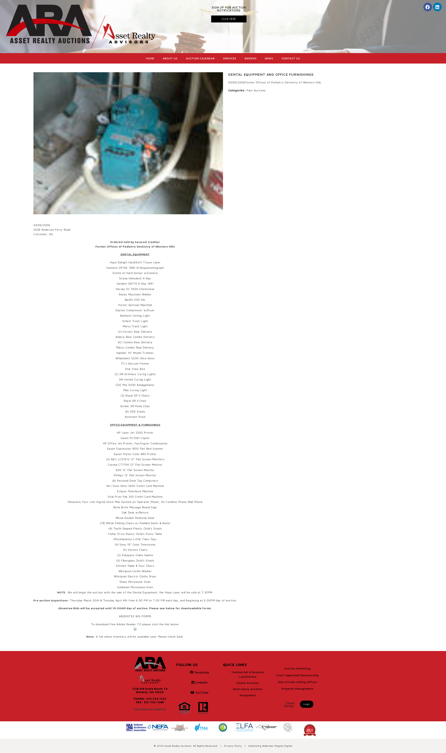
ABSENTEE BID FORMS (135, 616)
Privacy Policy (233, 745)
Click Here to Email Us (150, 709)
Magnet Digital (283, 745)
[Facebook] (427, 7)
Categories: (237, 90)
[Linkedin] (437, 7)
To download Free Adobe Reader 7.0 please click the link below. (135, 624)
